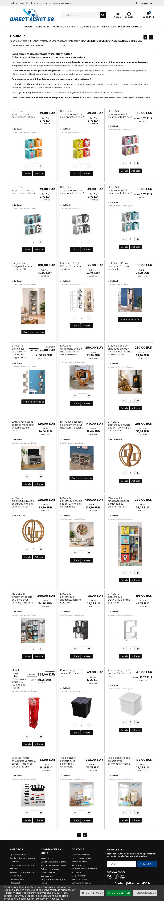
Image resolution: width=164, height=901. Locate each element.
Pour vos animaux (130, 26)
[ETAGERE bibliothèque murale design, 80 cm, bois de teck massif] (33, 543)
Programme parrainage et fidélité (53, 881)
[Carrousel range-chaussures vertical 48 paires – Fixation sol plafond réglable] (33, 807)
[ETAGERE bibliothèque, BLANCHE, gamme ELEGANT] (130, 643)
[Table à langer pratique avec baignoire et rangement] (81, 807)
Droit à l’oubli (16, 876)
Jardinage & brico (64, 26)
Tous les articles (18, 40)
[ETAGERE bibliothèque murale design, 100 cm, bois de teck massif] (130, 467)
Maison (27, 26)
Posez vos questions (81, 854)
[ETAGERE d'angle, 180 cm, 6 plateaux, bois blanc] (81, 312)
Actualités (76, 872)
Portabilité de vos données (22, 872)
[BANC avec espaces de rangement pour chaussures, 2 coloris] (81, 471)
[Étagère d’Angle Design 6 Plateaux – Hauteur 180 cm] (33, 325)
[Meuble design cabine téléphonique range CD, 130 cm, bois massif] (33, 731)
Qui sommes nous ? (19, 854)
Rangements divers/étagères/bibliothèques (111, 40)
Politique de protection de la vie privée (22, 860)
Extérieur (42, 26)
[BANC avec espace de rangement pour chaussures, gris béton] (33, 471)
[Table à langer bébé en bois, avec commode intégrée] (130, 807)
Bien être (108, 26)
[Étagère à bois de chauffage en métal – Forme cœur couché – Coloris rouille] (130, 395)
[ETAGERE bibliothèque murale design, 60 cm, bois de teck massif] (81, 547)
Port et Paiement (49, 872)
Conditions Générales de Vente (54, 862)
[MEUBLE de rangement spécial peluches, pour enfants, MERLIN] (130, 567)
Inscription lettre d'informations (79, 863)
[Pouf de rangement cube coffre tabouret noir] (81, 719)
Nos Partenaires (17, 879)
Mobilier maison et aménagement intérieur (54, 40)
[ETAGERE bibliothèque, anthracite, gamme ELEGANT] (81, 643)
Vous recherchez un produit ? (85, 868)
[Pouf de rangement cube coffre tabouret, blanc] (130, 716)
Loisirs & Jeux (89, 26)
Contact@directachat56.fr (132, 883)
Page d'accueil (47, 858)
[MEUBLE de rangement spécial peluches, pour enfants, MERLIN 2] (33, 643)
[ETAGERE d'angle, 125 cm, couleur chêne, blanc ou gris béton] (33, 394)
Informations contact (81, 858)
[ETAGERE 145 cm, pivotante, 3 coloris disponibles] (130, 312)
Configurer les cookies (81, 883)
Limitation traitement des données (22, 867)
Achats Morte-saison (50, 869)
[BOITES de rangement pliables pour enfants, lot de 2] (33, 160)
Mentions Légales (79, 879)
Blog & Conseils (79, 876)
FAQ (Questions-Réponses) (53, 865)
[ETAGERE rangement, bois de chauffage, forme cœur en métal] (81, 390)
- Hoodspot (15, 883)
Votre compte (47, 876)
